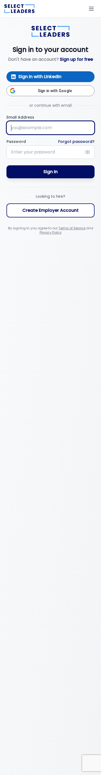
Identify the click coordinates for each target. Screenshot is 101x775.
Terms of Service (71, 228)
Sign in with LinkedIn (39, 76)
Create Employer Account (50, 210)
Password (16, 141)
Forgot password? (76, 141)
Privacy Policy (51, 232)
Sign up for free (76, 59)
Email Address (20, 117)
